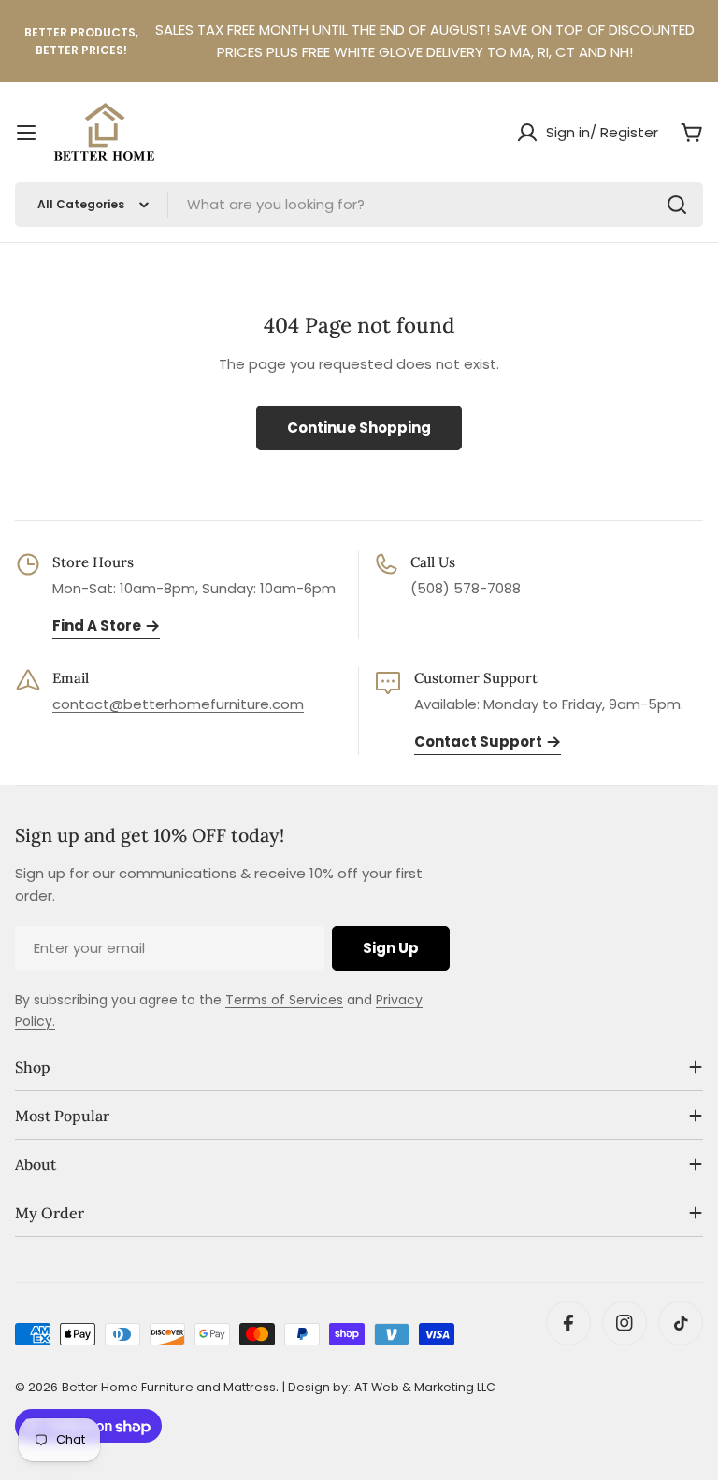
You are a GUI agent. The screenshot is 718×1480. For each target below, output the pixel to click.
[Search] (677, 204)
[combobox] (359, 204)
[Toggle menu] (26, 132)
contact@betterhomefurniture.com (178, 704)
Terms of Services (284, 999)
